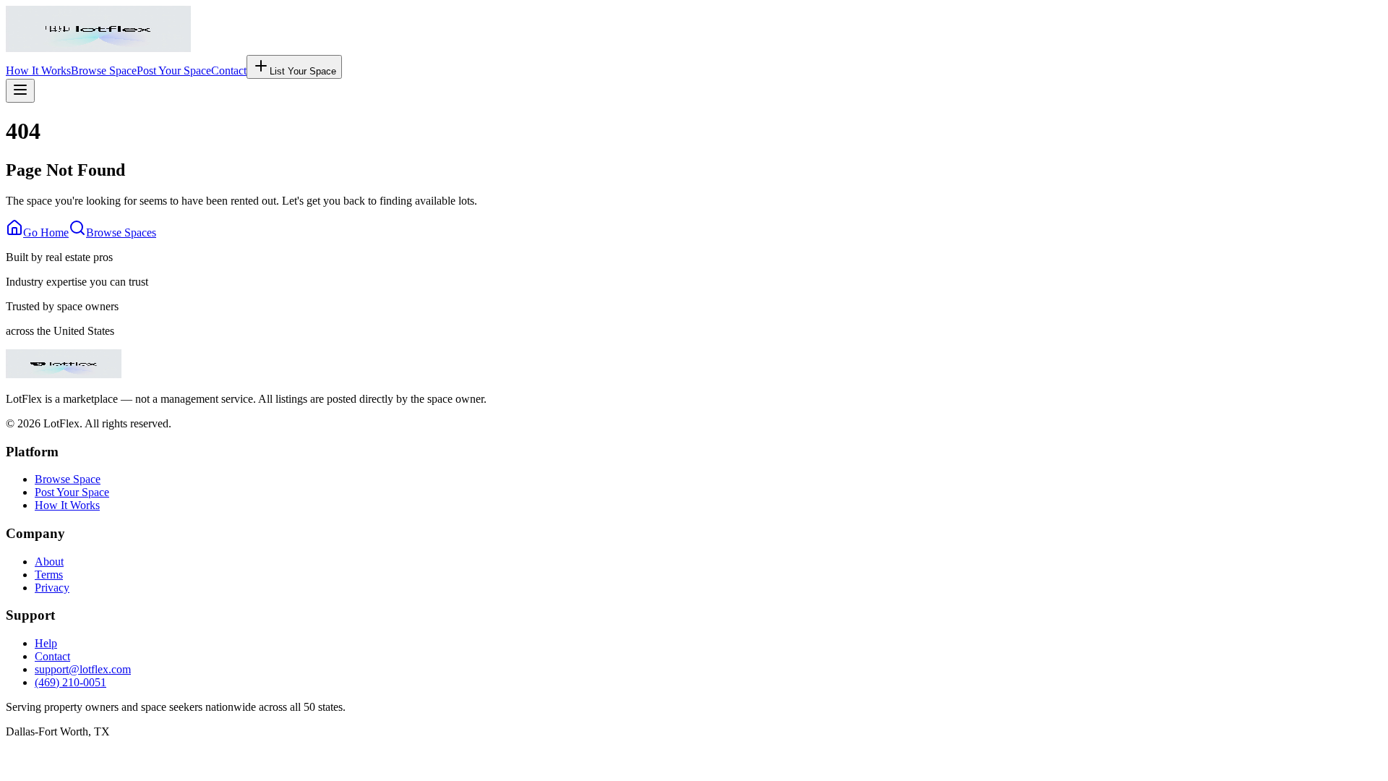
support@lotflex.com (83, 669)
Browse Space (104, 70)
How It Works (38, 70)
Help (46, 643)
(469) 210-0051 (70, 682)
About (49, 561)
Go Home (46, 232)
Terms (49, 574)
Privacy (52, 587)
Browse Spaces (121, 232)
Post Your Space (174, 70)
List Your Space (303, 71)
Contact (229, 70)
